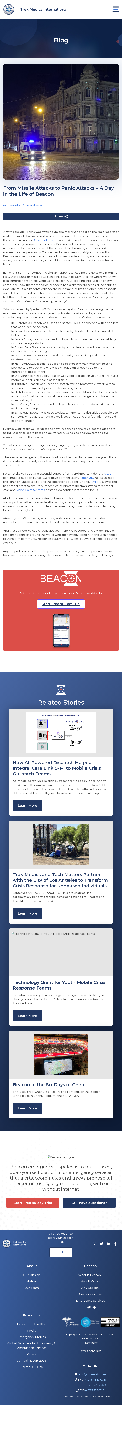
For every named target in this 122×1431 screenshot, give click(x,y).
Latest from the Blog (31, 1324)
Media (31, 1330)
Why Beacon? (90, 1288)
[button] (61, 604)
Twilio (94, 481)
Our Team (31, 1288)
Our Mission (31, 1275)
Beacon (8, 205)
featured (29, 205)
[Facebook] (115, 1244)
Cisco (107, 473)
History (32, 1281)
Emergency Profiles (32, 1337)
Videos (32, 1354)
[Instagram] (94, 1244)
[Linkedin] (108, 1244)
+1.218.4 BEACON (95, 1379)
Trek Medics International (43, 9)
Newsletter (44, 205)
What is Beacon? (90, 1275)
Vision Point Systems (30, 489)
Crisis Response (90, 1294)
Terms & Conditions (90, 1351)
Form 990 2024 (32, 1367)
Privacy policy (90, 1342)
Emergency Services (90, 1300)
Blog (18, 205)
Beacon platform (44, 240)
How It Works (90, 1281)
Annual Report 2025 (31, 1360)
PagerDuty (87, 477)
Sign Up (90, 1307)
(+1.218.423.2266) (95, 1385)
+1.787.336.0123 (94, 1390)
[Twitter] (101, 1244)
